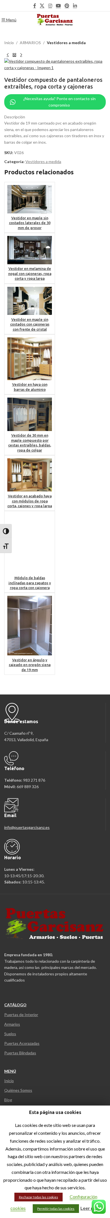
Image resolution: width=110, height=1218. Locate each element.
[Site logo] (55, 19)
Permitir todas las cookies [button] (55, 1208)
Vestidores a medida (66, 42)
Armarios (12, 1024)
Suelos (10, 1033)
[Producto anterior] (7, 54)
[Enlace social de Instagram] (50, 5)
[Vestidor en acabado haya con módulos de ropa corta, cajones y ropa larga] (29, 474)
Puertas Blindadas (20, 1052)
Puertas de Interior (21, 1014)
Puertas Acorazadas (21, 1043)
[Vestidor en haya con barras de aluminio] (29, 358)
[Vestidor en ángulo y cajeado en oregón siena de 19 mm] (29, 625)
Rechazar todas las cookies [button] (38, 1197)
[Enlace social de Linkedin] (75, 5)
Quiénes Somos (18, 1090)
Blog (8, 1099)
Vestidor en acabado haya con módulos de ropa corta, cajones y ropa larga (29, 501)
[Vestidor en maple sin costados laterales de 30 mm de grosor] (29, 199)
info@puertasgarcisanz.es (27, 827)
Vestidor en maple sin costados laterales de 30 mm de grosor (29, 223)
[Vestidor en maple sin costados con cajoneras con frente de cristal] (29, 301)
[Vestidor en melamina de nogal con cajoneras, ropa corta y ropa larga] (29, 250)
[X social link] (42, 5)
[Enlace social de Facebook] (34, 5)
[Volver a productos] (14, 54)
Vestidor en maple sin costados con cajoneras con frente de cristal (29, 324)
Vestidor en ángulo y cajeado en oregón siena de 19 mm (29, 665)
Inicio (9, 42)
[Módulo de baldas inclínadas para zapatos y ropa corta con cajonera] (29, 543)
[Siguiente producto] (21, 54)
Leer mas (90, 1208)
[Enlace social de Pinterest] (67, 5)
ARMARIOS (30, 42)
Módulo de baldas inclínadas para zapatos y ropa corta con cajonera (29, 583)
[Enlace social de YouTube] (58, 5)
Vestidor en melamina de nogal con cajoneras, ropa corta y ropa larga (29, 273)
